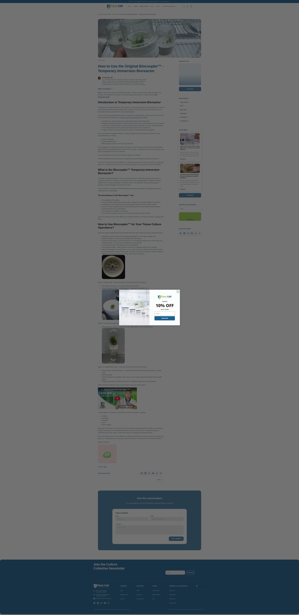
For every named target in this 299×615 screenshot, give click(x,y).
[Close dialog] (178, 291)
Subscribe (164, 318)
